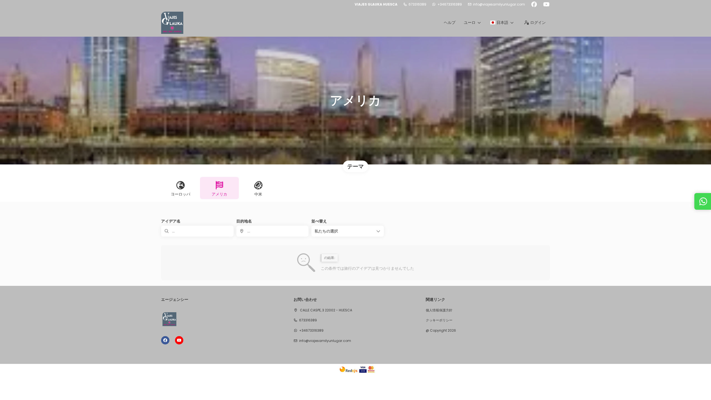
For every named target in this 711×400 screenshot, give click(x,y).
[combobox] (272, 231)
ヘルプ (449, 22)
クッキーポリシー (439, 320)
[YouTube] (546, 4)
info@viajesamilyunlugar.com (499, 4)
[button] (347, 231)
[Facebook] (533, 4)
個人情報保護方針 (439, 310)
